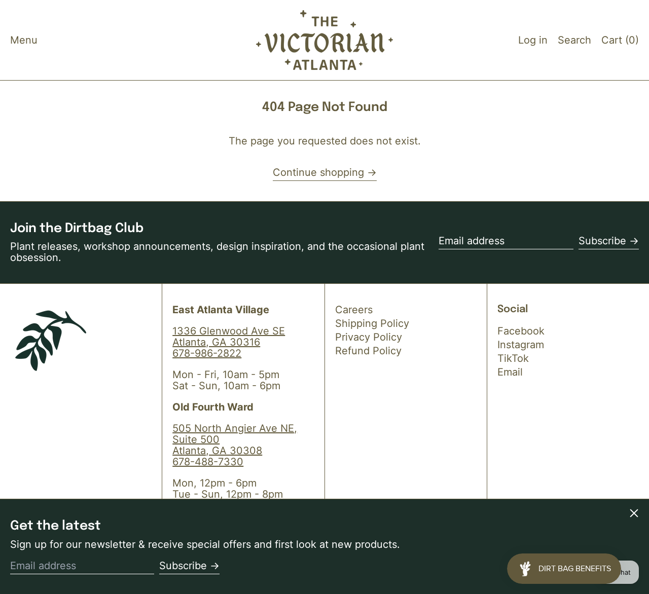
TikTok (513, 358)
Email (510, 372)
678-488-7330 (207, 462)
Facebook (521, 331)
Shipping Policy (372, 323)
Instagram (520, 344)
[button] (574, 40)
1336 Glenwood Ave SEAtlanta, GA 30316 (228, 336)
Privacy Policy (368, 337)
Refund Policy (368, 351)
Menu (24, 40)
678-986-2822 (206, 353)
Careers (354, 310)
